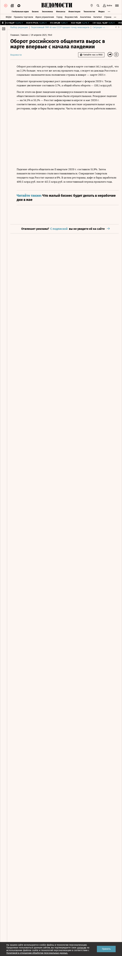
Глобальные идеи (20, 11)
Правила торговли (23, 17)
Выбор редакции (19, 27)
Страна (107, 17)
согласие (81, 947)
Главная (15, 35)
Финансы (60, 11)
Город (59, 17)
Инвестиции (74, 11)
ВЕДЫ (8, 17)
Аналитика (85, 17)
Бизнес (35, 11)
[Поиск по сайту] (98, 5)
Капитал (97, 17)
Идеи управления (44, 17)
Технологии (89, 11)
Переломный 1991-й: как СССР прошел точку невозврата (60, 27)
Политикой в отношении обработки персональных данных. (37, 953)
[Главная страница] (56, 5)
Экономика (47, 11)
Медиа (101, 11)
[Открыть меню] (117, 5)
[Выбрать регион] (91, 5)
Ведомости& (71, 17)
